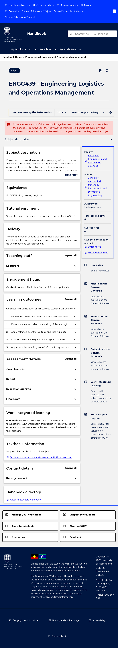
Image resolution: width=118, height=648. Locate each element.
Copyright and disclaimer (26, 620)
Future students (69, 5)
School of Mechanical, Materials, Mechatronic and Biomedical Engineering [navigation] (97, 186)
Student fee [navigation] (94, 246)
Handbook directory (19, 5)
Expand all (71, 255)
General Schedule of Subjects (20, 17)
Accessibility (98, 620)
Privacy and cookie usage (66, 620)
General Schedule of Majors (36, 11)
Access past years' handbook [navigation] (25, 499)
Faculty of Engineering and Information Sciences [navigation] (97, 160)
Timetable (14, 11)
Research (89, 5)
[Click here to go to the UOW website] (13, 35)
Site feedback (59, 636)
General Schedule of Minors (68, 11)
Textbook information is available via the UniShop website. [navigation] (41, 457)
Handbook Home (12, 57)
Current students (45, 5)
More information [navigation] (98, 252)
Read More (71, 175)
